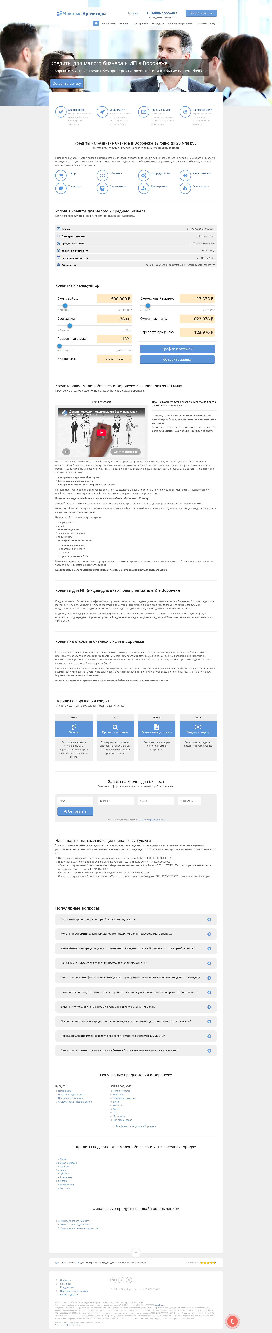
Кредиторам (67, 1287)
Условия (124, 23)
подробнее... (159, 1305)
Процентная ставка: (72, 338)
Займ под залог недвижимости (75, 1224)
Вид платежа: (67, 358)
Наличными (64, 1090)
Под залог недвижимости (72, 1094)
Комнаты (118, 1105)
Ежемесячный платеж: (157, 298)
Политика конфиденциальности (69, 1325)
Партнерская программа (74, 1291)
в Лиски (62, 1159)
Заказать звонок (201, 13)
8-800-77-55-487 (164, 13)
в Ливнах (63, 1180)
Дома (116, 1101)
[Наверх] (96, 23)
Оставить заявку (206, 23)
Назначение (109, 23)
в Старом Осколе (67, 1162)
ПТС (115, 1112)
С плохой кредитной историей (75, 1101)
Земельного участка (124, 1098)
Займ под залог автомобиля (73, 1220)
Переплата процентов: (157, 332)
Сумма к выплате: (153, 318)
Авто (115, 1109)
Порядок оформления (180, 23)
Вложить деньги (69, 1294)
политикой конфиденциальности (151, 819)
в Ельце (62, 1170)
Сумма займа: (67, 298)
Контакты (65, 1283)
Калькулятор (140, 23)
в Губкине (63, 1173)
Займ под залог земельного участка (78, 1228)
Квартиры (118, 1094)
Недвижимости (121, 1090)
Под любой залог (122, 1119)
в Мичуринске (66, 1184)
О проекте (66, 1280)
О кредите (158, 23)
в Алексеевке (65, 1177)
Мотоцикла (119, 1116)
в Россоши (64, 1188)
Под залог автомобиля (70, 1098)
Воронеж (133, 13)
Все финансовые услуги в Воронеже (136, 1126)
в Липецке (63, 1166)
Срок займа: (66, 318)
